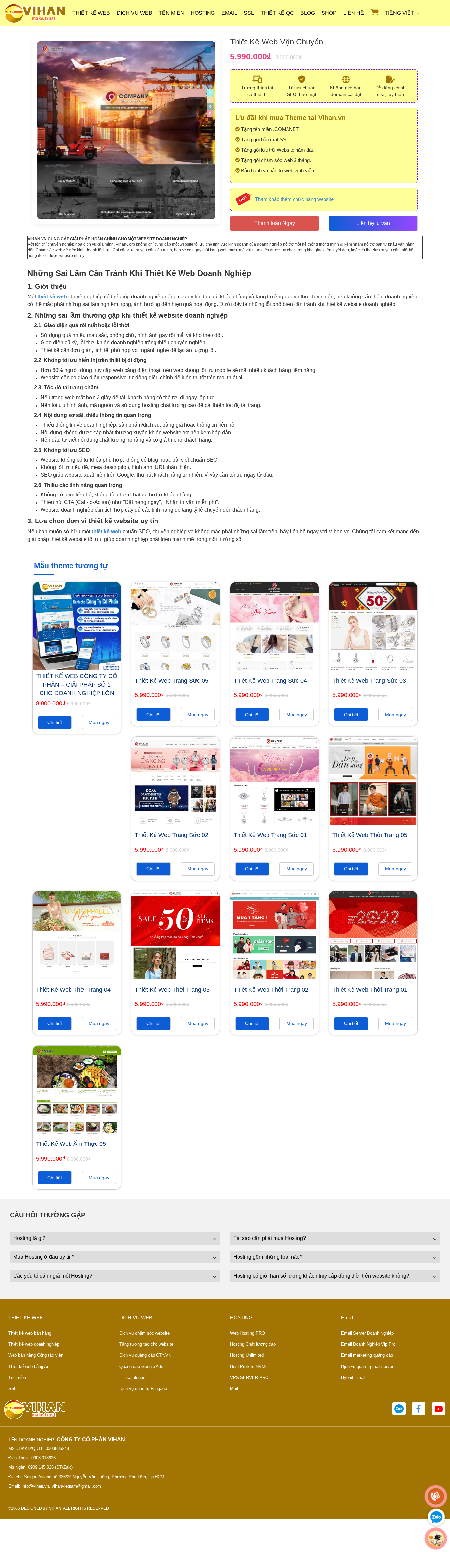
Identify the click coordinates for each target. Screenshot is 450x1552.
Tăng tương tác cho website (146, 1344)
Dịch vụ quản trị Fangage (143, 1388)
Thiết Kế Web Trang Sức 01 (270, 835)
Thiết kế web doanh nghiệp (33, 1344)
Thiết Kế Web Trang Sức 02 (171, 835)
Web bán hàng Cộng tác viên (35, 1355)
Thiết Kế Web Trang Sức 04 (270, 680)
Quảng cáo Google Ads (141, 1366)
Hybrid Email (353, 1377)
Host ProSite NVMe (248, 1366)
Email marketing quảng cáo (367, 1355)
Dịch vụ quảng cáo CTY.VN (145, 1355)
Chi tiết (54, 722)
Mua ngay (99, 722)
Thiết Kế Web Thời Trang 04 (73, 989)
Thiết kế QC (277, 13)
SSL (249, 13)
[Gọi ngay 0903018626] (436, 1496)
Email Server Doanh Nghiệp (367, 1333)
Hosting (203, 13)
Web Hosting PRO (247, 1333)
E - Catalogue (132, 1377)
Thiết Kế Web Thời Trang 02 (271, 989)
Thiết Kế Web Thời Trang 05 (369, 835)
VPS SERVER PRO (249, 1377)
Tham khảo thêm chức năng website (294, 199)
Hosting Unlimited (247, 1355)
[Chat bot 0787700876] (436, 1538)
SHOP (329, 13)
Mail (234, 1388)
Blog (307, 13)
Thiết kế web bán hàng (29, 1333)
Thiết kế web (91, 13)
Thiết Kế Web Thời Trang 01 (369, 989)
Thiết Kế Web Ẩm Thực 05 (71, 1144)
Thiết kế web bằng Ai (28, 1366)
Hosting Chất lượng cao (253, 1344)
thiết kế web (52, 296)
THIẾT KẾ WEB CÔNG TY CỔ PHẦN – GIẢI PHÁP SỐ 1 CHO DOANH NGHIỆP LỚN (76, 684)
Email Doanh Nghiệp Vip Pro (368, 1344)
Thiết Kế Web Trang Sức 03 (369, 680)
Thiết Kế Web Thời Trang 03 (172, 989)
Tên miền (171, 13)
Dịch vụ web (134, 13)
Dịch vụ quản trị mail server (367, 1366)
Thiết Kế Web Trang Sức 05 (171, 680)
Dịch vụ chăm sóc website (144, 1333)
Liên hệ (353, 13)
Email (229, 13)
